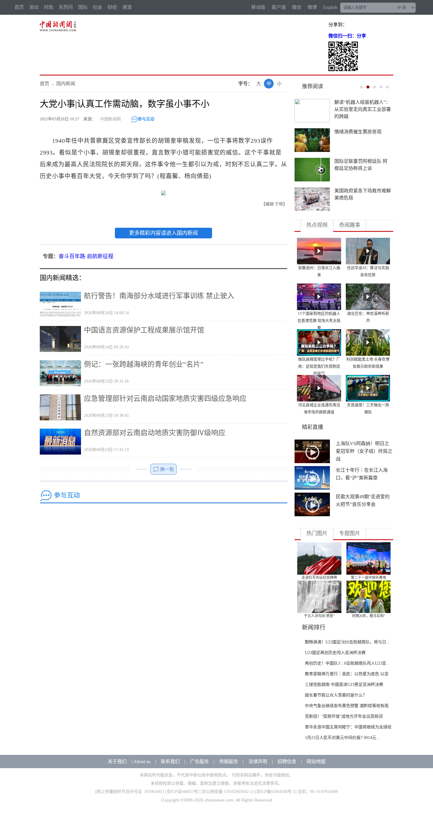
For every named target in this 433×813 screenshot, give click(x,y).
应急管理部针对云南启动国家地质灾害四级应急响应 (165, 398)
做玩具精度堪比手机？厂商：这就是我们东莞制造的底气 (319, 366)
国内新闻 (65, 83)
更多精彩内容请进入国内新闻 (163, 233)
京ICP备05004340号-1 (275, 791)
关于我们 (117, 761)
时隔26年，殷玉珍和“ (368, 616)
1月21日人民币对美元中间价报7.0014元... (342, 737)
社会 (97, 7)
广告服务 (199, 761)
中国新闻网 (110, 119)
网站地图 (316, 761)
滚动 (34, 7)
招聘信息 (286, 761)
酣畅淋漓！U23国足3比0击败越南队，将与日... (347, 642)
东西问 (66, 7)
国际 (82, 7)
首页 (19, 7)
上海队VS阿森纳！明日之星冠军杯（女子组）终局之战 (364, 451)
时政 (48, 7)
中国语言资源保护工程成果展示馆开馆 (144, 330)
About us (142, 761)
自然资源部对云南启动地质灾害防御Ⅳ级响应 (154, 433)
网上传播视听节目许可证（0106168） (130, 791)
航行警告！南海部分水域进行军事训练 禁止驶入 (159, 296)
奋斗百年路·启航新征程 (86, 256)
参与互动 (146, 119)
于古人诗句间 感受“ (319, 616)
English (330, 7)
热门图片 (317, 533)
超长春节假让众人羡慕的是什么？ (336, 695)
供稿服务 (228, 761)
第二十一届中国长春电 (368, 578)
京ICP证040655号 (182, 791)
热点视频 (317, 225)
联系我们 (170, 761)
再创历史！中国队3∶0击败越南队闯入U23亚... (347, 663)
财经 (112, 7)
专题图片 (349, 533)
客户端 (279, 7)
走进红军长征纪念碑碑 (319, 578)
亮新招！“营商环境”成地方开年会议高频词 (344, 716)
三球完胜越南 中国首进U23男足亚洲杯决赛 (344, 684)
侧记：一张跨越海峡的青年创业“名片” (144, 364)
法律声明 (257, 761)
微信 (296, 7)
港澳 (127, 7)
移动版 (258, 7)
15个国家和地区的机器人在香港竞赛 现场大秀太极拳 (319, 320)
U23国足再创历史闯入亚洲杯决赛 (335, 652)
